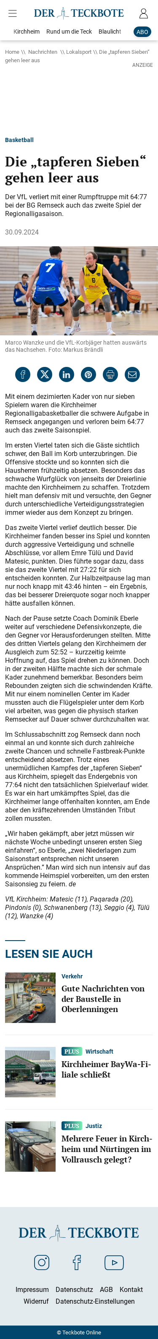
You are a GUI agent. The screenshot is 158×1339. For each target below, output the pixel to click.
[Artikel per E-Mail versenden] (132, 374)
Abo (142, 32)
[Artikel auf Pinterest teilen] (88, 374)
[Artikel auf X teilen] (44, 374)
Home (12, 51)
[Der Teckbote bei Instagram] (41, 1262)
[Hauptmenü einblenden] (14, 13)
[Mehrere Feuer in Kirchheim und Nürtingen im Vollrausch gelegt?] (30, 1145)
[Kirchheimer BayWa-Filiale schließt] (30, 1071)
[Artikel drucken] (110, 374)
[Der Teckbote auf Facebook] (77, 1262)
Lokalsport (78, 51)
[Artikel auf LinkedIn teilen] (66, 374)
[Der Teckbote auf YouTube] (114, 1262)
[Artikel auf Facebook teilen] (22, 374)
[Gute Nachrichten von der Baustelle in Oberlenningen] (30, 997)
